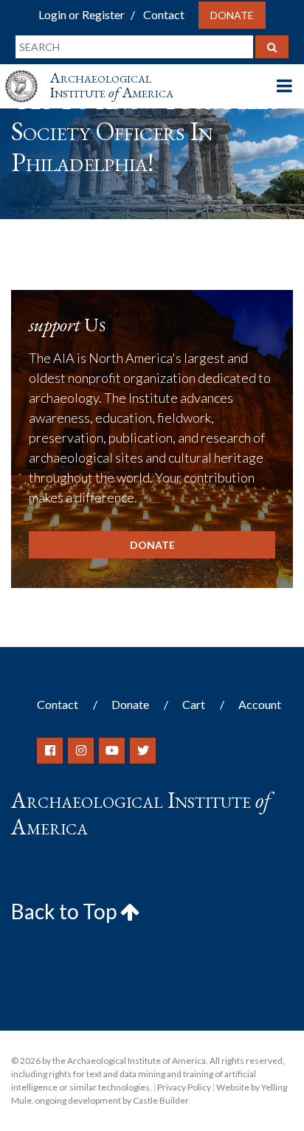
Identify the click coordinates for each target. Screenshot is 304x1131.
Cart (193, 704)
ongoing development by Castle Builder (112, 1100)
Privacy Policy (184, 1087)
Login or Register (81, 14)
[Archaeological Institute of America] (27, 73)
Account (259, 704)
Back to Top (65, 911)
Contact (163, 14)
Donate (232, 15)
